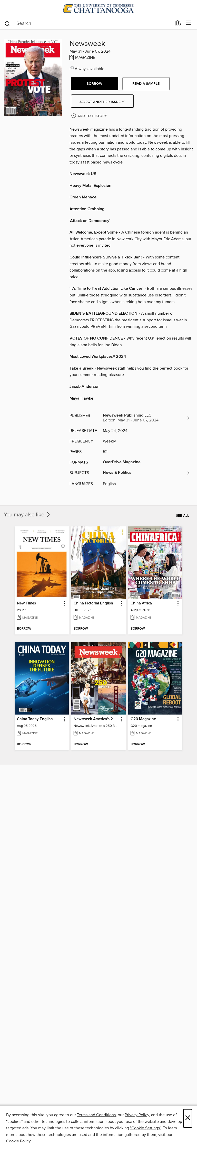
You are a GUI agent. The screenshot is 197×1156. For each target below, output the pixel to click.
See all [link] (182, 515)
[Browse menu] (188, 23)
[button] (94, 83)
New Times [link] (26, 603)
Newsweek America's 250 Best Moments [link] (96, 719)
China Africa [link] (141, 603)
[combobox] (88, 23)
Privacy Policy (137, 1115)
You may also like (25, 515)
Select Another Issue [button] (101, 102)
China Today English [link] (35, 719)
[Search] (7, 23)
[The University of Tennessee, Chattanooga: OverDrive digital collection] (98, 9)
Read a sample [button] (146, 83)
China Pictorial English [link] (93, 603)
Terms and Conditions (96, 1115)
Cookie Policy (18, 1141)
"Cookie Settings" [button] (145, 1128)
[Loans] (178, 24)
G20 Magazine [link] (143, 719)
